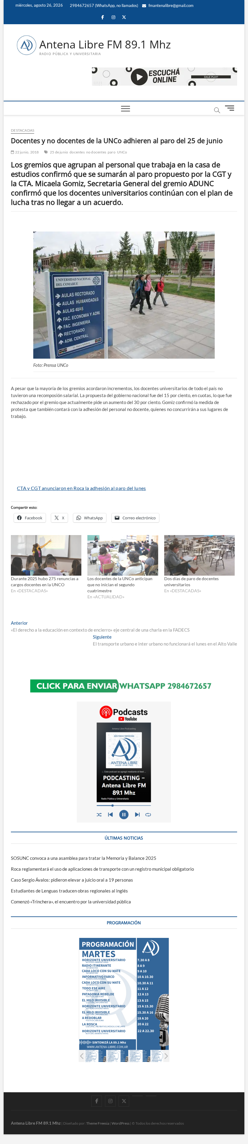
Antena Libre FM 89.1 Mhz (105, 44)
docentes (77, 152)
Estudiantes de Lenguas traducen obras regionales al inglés (69, 890)
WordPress (120, 1123)
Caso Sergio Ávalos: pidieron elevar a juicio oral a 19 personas (72, 880)
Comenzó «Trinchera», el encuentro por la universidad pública (71, 901)
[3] (139, 1056)
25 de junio (59, 152)
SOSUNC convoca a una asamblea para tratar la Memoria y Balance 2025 (83, 858)
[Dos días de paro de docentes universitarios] (199, 555)
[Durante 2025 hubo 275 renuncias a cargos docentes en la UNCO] (46, 555)
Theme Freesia (97, 1123)
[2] (117, 1056)
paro (112, 152)
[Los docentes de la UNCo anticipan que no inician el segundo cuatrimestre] (122, 555)
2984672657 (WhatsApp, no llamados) (103, 5)
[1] (95, 1056)
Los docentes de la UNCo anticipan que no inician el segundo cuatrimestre (119, 584)
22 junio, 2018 (26, 152)
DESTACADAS (22, 130)
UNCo (122, 152)
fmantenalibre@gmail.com (171, 5)
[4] (161, 1056)
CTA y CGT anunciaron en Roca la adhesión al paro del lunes (81, 488)
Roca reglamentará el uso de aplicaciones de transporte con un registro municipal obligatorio (102, 869)
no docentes (96, 152)
